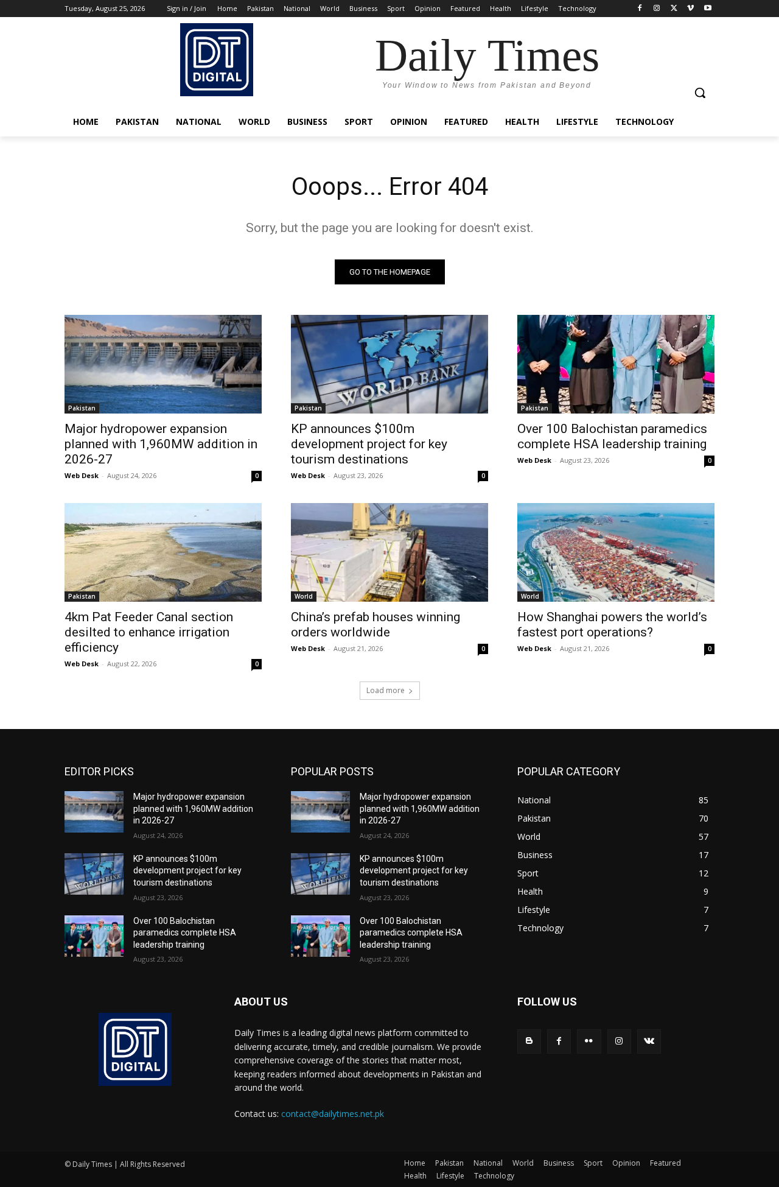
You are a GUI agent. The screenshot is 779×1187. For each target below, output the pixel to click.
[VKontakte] (649, 1041)
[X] (674, 9)
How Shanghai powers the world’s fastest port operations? (612, 624)
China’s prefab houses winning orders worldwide (375, 624)
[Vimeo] (690, 9)
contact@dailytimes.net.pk (332, 1113)
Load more (385, 690)
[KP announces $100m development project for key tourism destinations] (389, 364)
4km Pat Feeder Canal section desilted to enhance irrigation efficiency (149, 632)
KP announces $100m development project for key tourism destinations (369, 444)
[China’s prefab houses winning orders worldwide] (389, 552)
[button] (699, 92)
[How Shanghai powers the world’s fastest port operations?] (615, 552)
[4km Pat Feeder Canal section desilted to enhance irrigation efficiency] (163, 552)
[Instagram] (657, 9)
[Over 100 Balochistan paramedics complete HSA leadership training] (615, 364)
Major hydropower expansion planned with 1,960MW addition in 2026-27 (161, 444)
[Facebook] (640, 9)
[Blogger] (529, 1041)
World (304, 596)
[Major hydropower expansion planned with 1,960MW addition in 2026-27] (163, 364)
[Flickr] (589, 1041)
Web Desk (82, 475)
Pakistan (82, 408)
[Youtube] (707, 9)
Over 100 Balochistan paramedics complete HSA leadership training (612, 436)
